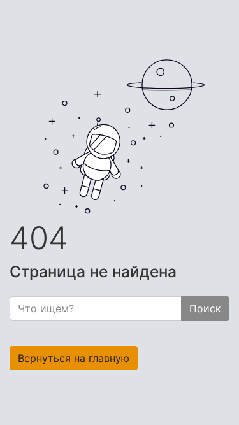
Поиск (205, 308)
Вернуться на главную (73, 358)
